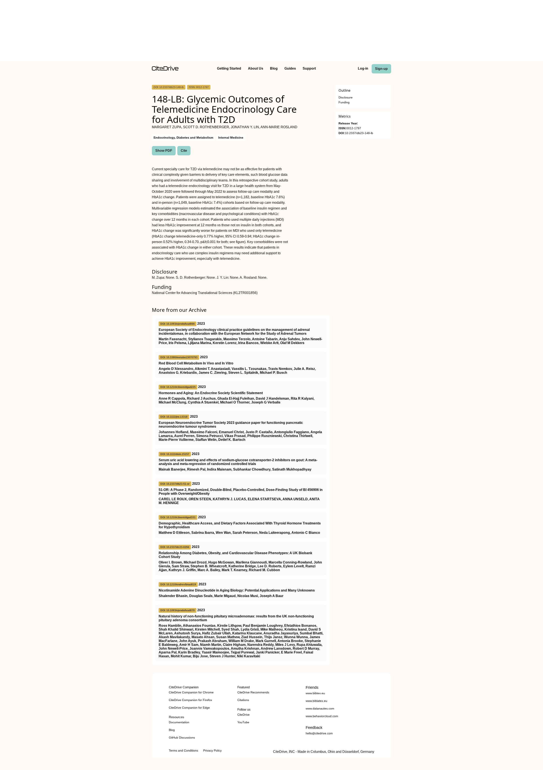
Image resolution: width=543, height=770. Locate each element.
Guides (290, 68)
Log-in (363, 68)
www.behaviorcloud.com (322, 716)
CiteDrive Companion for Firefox (190, 700)
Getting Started (229, 68)
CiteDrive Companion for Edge (189, 707)
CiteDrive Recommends (253, 692)
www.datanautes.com (320, 708)
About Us (255, 68)
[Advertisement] (271, 31)
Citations (243, 700)
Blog (274, 68)
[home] (165, 69)
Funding (344, 102)
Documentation (179, 722)
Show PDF (163, 150)
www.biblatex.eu (316, 701)
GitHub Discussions (182, 737)
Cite (184, 150)
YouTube (243, 722)
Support (309, 68)
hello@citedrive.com (319, 733)
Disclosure (346, 97)
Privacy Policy (212, 750)
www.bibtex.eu (315, 693)
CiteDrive (243, 714)
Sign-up (381, 68)
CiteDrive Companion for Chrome (191, 692)
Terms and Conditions (183, 750)
